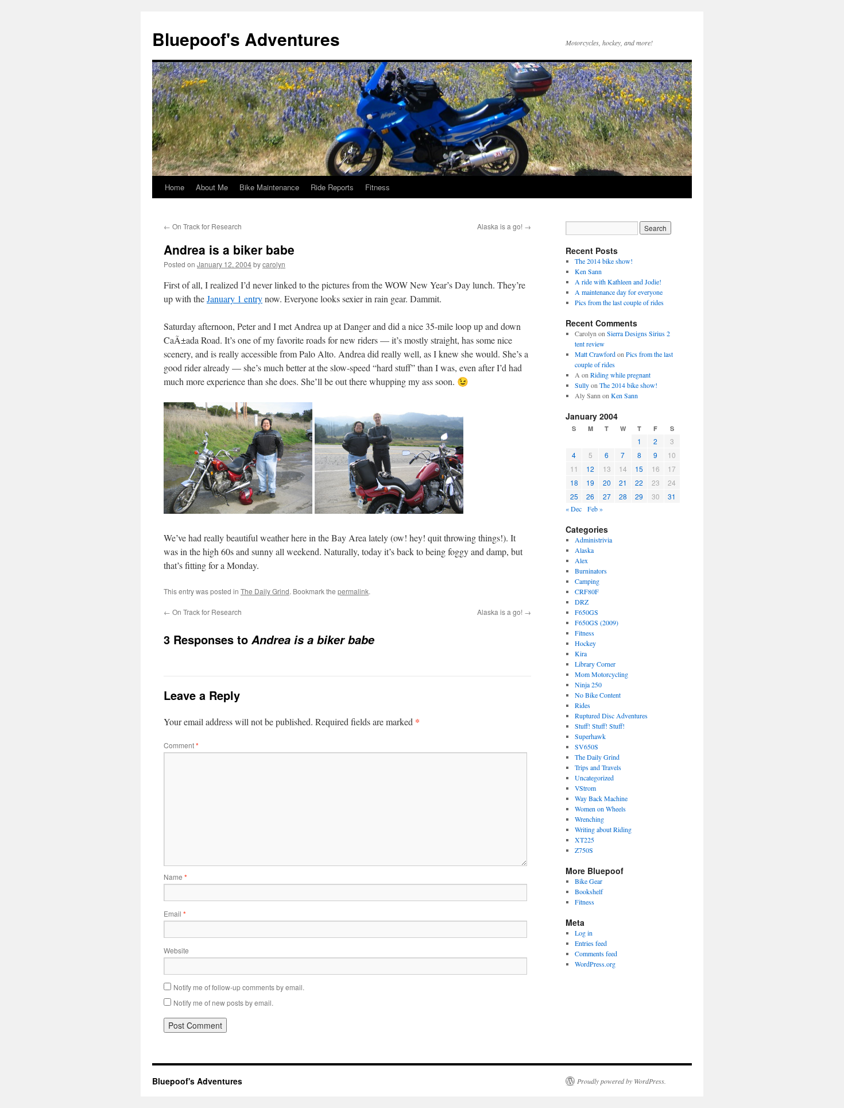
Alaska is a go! (504, 226)
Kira (581, 653)
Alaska (584, 550)
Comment (181, 745)
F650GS (586, 612)
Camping (587, 581)
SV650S (586, 746)
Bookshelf (589, 891)
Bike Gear (588, 881)
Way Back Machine (601, 798)
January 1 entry (234, 299)
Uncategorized (594, 777)
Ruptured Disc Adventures (611, 715)
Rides (582, 705)
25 (574, 496)
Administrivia (593, 539)
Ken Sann (588, 271)
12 (590, 469)
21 (623, 482)
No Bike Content (598, 694)
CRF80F (587, 591)
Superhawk (590, 736)
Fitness (377, 187)
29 (639, 496)
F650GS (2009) (596, 622)
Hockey (585, 643)
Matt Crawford (595, 354)
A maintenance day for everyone (619, 292)
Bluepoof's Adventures (246, 38)
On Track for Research (203, 226)
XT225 (584, 839)
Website (176, 950)
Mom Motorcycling (601, 674)
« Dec (574, 508)
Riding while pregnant (620, 374)
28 (623, 496)
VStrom (585, 787)
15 (639, 469)
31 (672, 496)
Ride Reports (332, 187)
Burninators (591, 570)
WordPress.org (595, 963)
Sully (582, 385)
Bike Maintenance (269, 187)
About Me (212, 187)
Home (174, 187)
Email (175, 913)
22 (639, 482)
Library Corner (595, 663)
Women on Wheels (600, 808)
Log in (584, 932)
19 (590, 482)
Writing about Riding (603, 829)
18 (574, 482)
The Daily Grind (265, 591)
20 (607, 482)
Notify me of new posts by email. (223, 1002)
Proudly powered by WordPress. (621, 1081)
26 (590, 496)
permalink (353, 591)
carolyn (273, 264)
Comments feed (596, 953)
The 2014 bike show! (604, 261)
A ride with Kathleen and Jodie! (618, 281)
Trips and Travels (598, 767)
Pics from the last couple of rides (619, 302)
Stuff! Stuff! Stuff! (600, 725)
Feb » (595, 508)
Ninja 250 (588, 684)
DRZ (582, 601)
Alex (581, 560)
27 (607, 496)
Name (175, 877)
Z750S (584, 850)
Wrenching (589, 819)
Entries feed (591, 943)
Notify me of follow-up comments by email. (238, 987)
